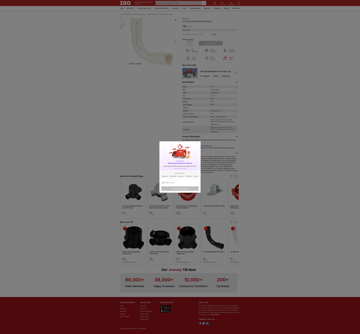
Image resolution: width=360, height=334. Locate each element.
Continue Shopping (180, 188)
